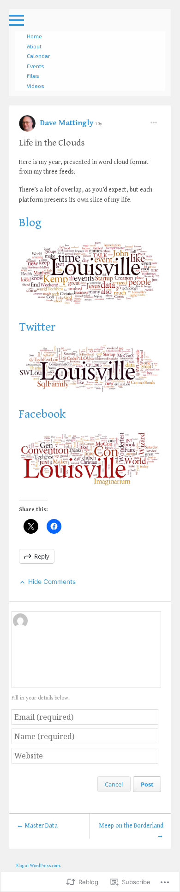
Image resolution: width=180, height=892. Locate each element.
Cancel (114, 784)
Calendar (38, 55)
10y (98, 124)
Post (147, 784)
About (34, 46)
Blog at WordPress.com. (38, 866)
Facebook (42, 414)
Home (34, 36)
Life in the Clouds (52, 143)
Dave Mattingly (67, 123)
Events (35, 66)
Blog (30, 222)
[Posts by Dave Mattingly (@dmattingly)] (27, 126)
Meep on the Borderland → (131, 831)
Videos (35, 85)
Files (33, 75)
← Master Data (37, 825)
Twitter (37, 327)
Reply (41, 556)
